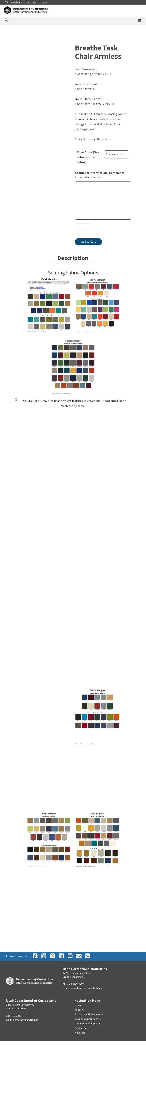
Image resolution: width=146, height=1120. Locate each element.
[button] (20, 49)
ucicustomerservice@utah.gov (87, 988)
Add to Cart (88, 242)
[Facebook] (35, 956)
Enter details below (88, 177)
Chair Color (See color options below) (88, 157)
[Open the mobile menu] (139, 20)
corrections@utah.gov (26, 1020)
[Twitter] (87, 956)
